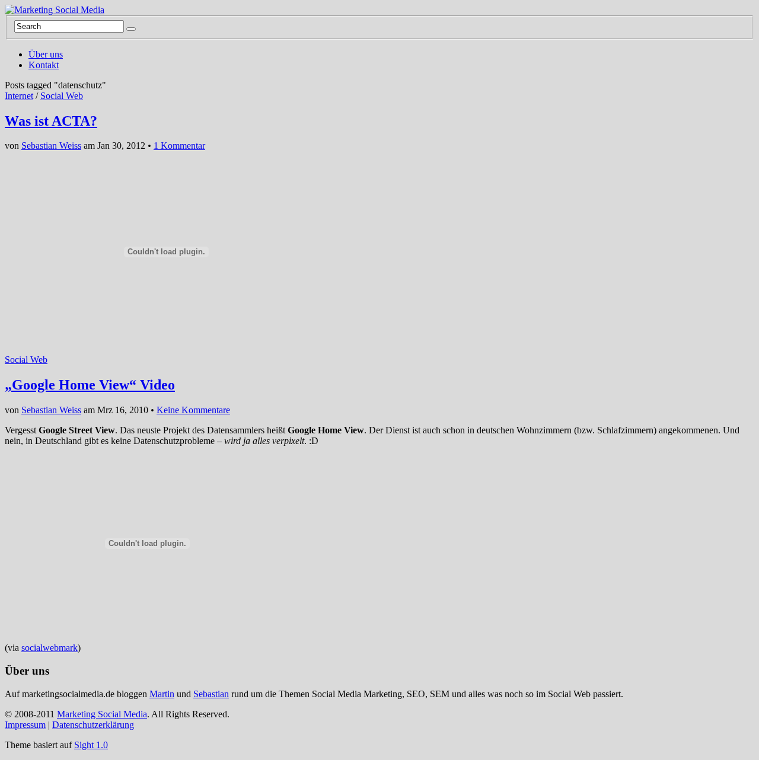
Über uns (45, 54)
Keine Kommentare (193, 410)
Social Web (61, 96)
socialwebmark (49, 648)
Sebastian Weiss (51, 145)
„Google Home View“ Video (90, 384)
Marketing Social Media (102, 714)
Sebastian (211, 694)
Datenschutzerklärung (93, 725)
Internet (19, 96)
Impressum (25, 725)
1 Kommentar (179, 145)
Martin (161, 694)
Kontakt (43, 65)
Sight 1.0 (91, 745)
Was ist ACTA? (51, 121)
